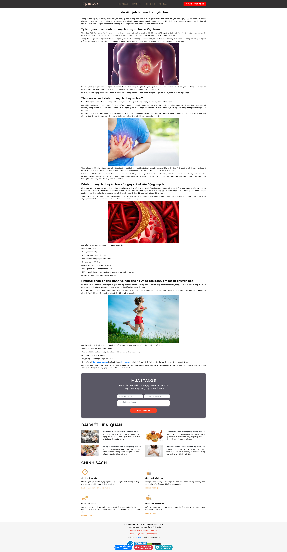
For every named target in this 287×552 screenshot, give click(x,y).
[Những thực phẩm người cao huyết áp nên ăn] (90, 450)
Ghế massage (122, 4)
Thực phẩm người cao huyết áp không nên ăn (185, 432)
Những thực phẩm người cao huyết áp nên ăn (122, 447)
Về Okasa (162, 4)
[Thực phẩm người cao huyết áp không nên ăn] (154, 436)
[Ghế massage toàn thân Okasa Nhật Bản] (90, 4)
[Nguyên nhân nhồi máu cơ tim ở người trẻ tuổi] (154, 451)
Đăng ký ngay (143, 411)
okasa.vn (138, 537)
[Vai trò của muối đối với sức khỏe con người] (90, 436)
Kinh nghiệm (150, 4)
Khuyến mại (136, 4)
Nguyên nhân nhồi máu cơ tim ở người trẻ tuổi (185, 447)
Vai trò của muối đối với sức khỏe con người (120, 432)
